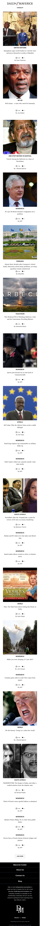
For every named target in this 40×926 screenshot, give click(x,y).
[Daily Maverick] (20, 3)
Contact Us (20, 875)
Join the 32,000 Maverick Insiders (18, 891)
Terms (24, 918)
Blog (20, 881)
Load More (20, 856)
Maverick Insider (20, 865)
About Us (20, 870)
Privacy (16, 918)
